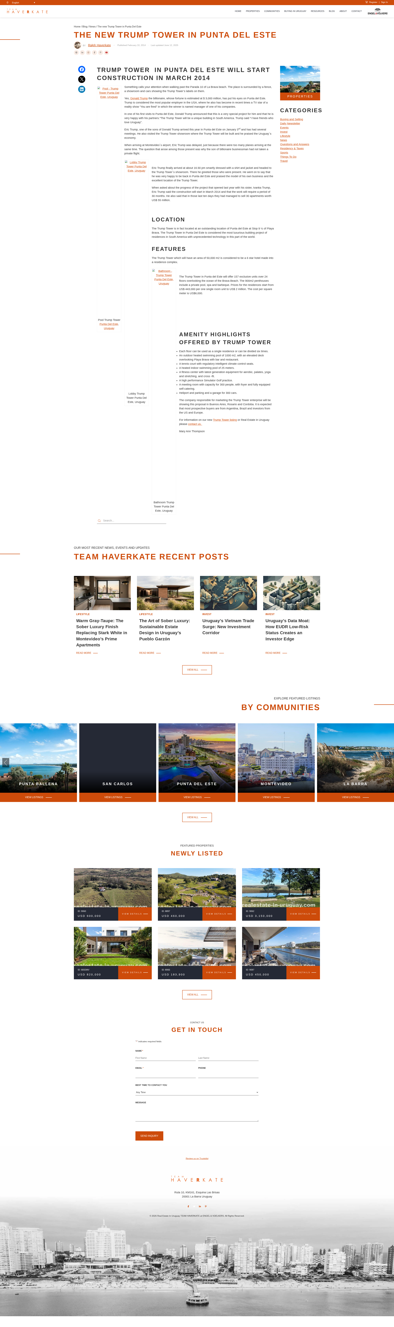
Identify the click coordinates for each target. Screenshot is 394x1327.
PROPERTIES (300, 96)
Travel (284, 161)
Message (140, 1102)
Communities (272, 11)
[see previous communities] (388, 762)
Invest (283, 131)
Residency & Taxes (292, 148)
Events (284, 127)
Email (139, 1068)
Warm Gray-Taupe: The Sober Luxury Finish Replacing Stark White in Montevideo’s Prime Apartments (101, 632)
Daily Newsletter (290, 123)
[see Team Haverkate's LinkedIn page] (200, 1206)
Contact (357, 11)
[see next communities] (5, 762)
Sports (284, 152)
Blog (332, 11)
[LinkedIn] (82, 52)
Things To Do (288, 156)
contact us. (195, 424)
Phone (202, 1068)
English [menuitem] (15, 2)
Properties (253, 11)
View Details (132, 914)
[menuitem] (23, 2)
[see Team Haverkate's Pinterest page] (205, 1206)
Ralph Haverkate (99, 45)
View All (192, 669)
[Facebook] (94, 52)
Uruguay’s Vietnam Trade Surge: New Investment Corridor (228, 626)
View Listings (193, 797)
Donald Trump (139, 98)
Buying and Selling (291, 119)
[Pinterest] (100, 52)
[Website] (76, 52)
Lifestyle (285, 136)
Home (238, 11)
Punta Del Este (109, 324)
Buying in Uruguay (295, 11)
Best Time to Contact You (151, 1085)
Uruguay (109, 328)
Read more (84, 653)
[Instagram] (88, 52)
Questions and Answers (294, 144)
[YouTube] (106, 52)
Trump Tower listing (225, 419)
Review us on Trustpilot (197, 1158)
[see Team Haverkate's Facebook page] (188, 1206)
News (92, 26)
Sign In (384, 2)
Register (372, 2)
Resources (317, 11)
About (343, 11)
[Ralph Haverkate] (77, 45)
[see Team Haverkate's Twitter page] (194, 1206)
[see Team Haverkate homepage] (27, 11)
